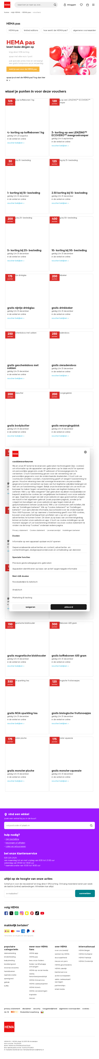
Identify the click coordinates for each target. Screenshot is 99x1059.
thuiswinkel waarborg (29, 1012)
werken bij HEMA (62, 954)
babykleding (9, 960)
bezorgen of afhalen (15, 842)
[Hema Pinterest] (32, 913)
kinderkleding (10, 957)
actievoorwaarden (62, 976)
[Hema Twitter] (11, 913)
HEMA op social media (38, 970)
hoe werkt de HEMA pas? (56, 30)
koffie (6, 986)
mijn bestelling (12, 839)
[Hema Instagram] (21, 913)
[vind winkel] (91, 825)
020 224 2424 (10, 857)
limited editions (31, 30)
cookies (85, 1009)
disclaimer (26, 1009)
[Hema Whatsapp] (16, 913)
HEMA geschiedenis (63, 965)
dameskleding (10, 953)
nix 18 (6, 1012)
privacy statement (12, 1009)
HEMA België (84, 950)
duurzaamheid (61, 958)
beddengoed (10, 964)
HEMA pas (26, 12)
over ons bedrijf (61, 950)
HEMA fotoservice (37, 980)
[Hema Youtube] (42, 913)
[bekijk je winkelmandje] (87, 5)
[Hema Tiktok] (37, 913)
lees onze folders (36, 960)
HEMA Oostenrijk (86, 961)
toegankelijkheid (50, 1009)
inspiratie (33, 994)
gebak (7, 982)
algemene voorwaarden (84, 30)
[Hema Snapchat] (27, 913)
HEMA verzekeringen (38, 991)
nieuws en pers (61, 961)
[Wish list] (81, 5)
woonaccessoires (11, 968)
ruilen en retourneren (16, 846)
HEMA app (33, 953)
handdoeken (9, 971)
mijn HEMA (15, 12)
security (36, 1009)
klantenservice (61, 972)
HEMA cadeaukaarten (38, 984)
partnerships (60, 985)
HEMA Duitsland (85, 954)
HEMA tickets (34, 987)
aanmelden (85, 893)
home (6, 12)
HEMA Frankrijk (85, 958)
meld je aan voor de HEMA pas (23, 69)
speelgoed (8, 978)
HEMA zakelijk (61, 968)
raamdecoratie (10, 975)
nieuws (32, 998)
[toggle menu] (93, 5)
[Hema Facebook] (6, 913)
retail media (60, 989)
